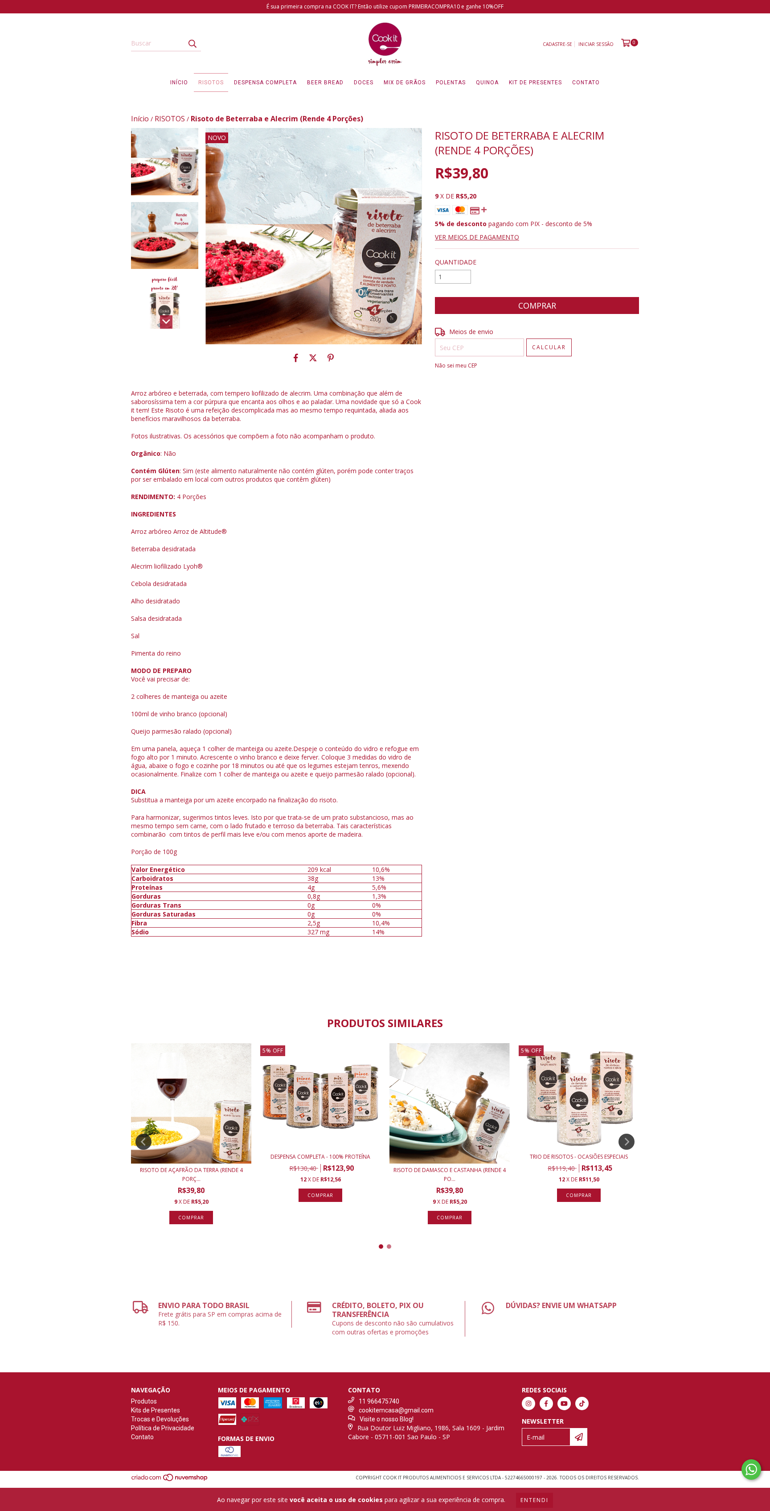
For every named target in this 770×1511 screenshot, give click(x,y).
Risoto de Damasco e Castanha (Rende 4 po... (449, 1174)
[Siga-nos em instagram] (528, 1403)
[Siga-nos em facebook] (546, 1403)
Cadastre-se (557, 44)
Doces (363, 82)
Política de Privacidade (162, 1428)
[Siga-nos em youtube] (564, 1403)
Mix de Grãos (405, 82)
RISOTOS (170, 118)
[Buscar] (192, 43)
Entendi (534, 1500)
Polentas (451, 82)
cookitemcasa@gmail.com (396, 1410)
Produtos (144, 1401)
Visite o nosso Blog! (387, 1419)
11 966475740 (379, 1401)
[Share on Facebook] (296, 357)
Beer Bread (325, 82)
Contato (586, 82)
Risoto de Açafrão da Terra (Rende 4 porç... (191, 1174)
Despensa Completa (265, 82)
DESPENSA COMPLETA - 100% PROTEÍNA (320, 1156)
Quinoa (487, 82)
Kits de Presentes (155, 1410)
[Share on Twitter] (313, 357)
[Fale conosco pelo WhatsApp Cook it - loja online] (751, 1469)
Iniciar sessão (596, 44)
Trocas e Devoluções (160, 1419)
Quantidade (455, 262)
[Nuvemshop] (170, 1480)
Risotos (211, 82)
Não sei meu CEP (456, 365)
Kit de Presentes (535, 82)
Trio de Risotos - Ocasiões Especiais (579, 1156)
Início (179, 82)
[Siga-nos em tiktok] (582, 1403)
